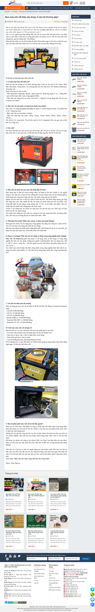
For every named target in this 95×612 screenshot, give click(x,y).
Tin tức (36, 580)
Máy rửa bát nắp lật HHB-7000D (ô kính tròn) (83, 148)
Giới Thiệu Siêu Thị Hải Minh (39, 570)
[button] (89, 3)
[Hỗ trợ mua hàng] (92, 594)
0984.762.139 (73, 591)
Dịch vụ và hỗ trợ (54, 580)
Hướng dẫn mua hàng (53, 584)
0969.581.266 (73, 590)
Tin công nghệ (78, 42)
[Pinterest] (7, 559)
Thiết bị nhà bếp (78, 31)
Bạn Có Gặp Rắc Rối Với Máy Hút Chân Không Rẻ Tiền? (44, 8)
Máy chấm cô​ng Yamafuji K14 (82, 140)
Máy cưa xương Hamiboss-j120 (81, 192)
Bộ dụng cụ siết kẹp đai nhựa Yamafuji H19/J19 (83, 175)
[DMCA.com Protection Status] (20, 602)
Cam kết (51, 571)
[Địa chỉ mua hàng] (92, 589)
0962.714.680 (80, 581)
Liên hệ (36, 583)
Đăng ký (85, 559)
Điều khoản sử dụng (54, 590)
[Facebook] (5, 556)
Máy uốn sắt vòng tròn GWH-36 (82, 108)
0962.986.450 (73, 585)
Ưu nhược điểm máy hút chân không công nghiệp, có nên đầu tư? (58, 495)
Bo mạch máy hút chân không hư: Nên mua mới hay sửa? (13, 532)
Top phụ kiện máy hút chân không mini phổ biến (57, 532)
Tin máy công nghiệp (80, 58)
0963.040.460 (74, 588)
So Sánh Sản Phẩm (79, 27)
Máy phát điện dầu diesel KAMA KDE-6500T (82, 157)
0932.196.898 (83, 578)
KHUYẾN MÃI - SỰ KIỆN (81, 46)
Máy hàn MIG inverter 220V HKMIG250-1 (81, 201)
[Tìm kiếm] (66, 3)
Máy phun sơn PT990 (83, 184)
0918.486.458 (72, 581)
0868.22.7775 (74, 586)
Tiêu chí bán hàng (39, 573)
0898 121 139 (77, 595)
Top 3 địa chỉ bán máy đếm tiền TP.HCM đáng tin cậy (36, 495)
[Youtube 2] (14, 556)
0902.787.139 (75, 578)
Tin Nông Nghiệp (79, 49)
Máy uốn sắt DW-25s (83, 128)
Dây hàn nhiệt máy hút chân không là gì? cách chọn (35, 532)
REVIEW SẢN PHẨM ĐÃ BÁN (81, 53)
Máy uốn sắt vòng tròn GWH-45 (82, 115)
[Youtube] (10, 556)
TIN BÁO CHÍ (78, 20)
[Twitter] (19, 556)
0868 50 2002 (77, 596)
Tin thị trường (78, 38)
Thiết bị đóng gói (79, 65)
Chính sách (52, 578)
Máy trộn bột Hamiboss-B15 (81, 167)
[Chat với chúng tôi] (92, 604)
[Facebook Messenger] (92, 599)
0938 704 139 (73, 593)
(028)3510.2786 (68, 580)
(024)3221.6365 (68, 583)
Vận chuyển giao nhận (39, 577)
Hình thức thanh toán (53, 574)
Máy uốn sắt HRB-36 (83, 122)
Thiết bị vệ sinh (78, 69)
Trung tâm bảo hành (54, 587)
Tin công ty (77, 35)
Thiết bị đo (77, 62)
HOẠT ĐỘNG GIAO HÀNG (82, 24)
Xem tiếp (9, 509)
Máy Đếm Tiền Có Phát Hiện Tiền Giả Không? (13, 494)
